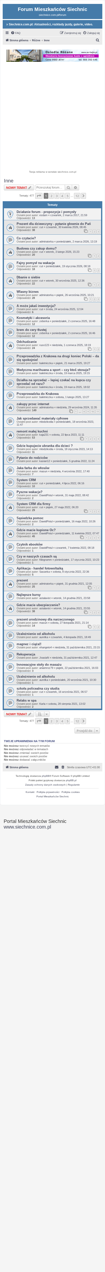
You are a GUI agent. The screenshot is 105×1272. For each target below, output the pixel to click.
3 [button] (57, 196)
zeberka (44, 321)
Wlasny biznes (28, 292)
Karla (42, 703)
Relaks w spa (26, 700)
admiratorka (46, 241)
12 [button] (77, 196)
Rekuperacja (26, 654)
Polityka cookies (71, 792)
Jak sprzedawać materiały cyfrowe (42, 418)
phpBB (46, 776)
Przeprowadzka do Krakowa (38, 394)
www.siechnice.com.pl (27, 827)
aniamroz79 (46, 667)
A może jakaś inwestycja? (36, 306)
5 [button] (67, 196)
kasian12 (44, 461)
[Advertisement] (52, 116)
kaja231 (44, 434)
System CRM (26, 480)
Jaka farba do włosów (33, 468)
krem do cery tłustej (32, 330)
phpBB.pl (71, 780)
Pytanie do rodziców (32, 458)
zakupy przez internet (33, 404)
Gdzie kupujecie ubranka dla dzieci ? (45, 446)
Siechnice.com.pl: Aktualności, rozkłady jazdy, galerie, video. (50, 24)
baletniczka (46, 363)
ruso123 (44, 345)
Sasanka (44, 571)
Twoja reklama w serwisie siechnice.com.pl (52, 171)
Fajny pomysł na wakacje (36, 263)
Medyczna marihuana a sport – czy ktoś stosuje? (53, 370)
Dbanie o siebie (28, 277)
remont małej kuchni (32, 431)
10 (92, 411)
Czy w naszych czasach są (37, 556)
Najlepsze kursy (29, 595)
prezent (22, 580)
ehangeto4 (45, 647)
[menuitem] (16, 33)
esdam (43, 215)
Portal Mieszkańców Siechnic (52, 796)
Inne (8, 180)
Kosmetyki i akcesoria (33, 318)
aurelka (43, 637)
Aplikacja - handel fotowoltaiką (40, 568)
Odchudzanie (27, 342)
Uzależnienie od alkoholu (36, 634)
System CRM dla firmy (33, 504)
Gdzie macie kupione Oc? (36, 530)
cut (41, 227)
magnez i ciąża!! (29, 644)
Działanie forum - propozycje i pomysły (46, 212)
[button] (38, 196)
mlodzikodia (46, 421)
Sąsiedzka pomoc (30, 518)
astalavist (45, 598)
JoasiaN (44, 657)
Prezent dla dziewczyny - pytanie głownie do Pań (54, 224)
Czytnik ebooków (29, 544)
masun (43, 471)
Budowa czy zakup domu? (37, 248)
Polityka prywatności (48, 792)
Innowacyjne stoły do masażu (39, 664)
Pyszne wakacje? (29, 492)
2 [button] (51, 196)
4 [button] (62, 196)
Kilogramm (45, 559)
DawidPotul (45, 495)
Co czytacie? (26, 238)
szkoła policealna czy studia (38, 688)
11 (97, 411)
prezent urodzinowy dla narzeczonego (45, 619)
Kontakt (30, 792)
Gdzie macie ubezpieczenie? (38, 605)
